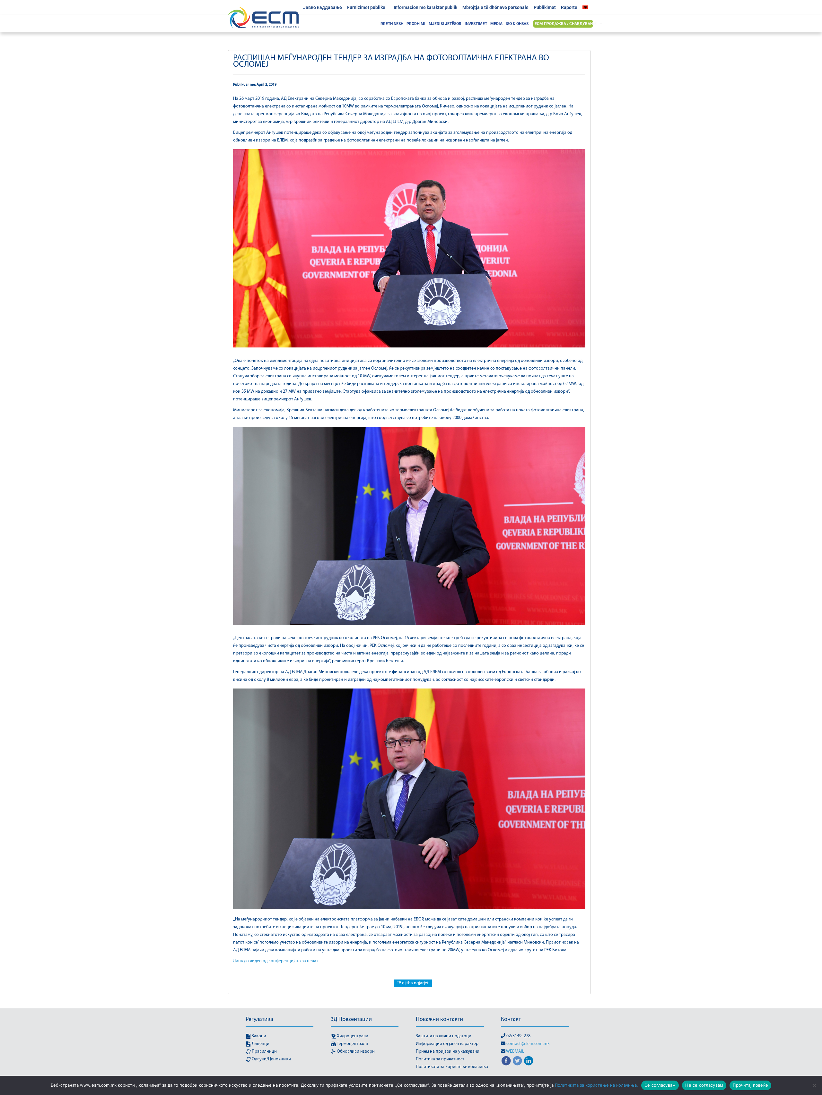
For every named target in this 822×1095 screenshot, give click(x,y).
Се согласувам (660, 1085)
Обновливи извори (355, 1051)
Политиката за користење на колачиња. (596, 1085)
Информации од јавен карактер (447, 1043)
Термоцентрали (352, 1043)
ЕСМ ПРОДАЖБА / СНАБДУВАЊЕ (566, 23)
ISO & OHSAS (517, 23)
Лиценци (260, 1043)
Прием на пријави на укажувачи (447, 1051)
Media (496, 23)
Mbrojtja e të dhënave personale (495, 7)
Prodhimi (416, 23)
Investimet (476, 23)
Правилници (264, 1051)
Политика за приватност (440, 1059)
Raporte (569, 7)
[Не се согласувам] (814, 1085)
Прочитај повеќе (750, 1085)
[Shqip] (587, 7)
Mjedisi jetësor (445, 23)
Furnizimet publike (366, 7)
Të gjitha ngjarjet (413, 983)
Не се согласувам (704, 1085)
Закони (258, 1036)
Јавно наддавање (322, 7)
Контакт (511, 1019)
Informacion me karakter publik (425, 7)
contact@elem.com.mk (528, 1043)
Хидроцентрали (352, 1036)
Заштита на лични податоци (443, 1036)
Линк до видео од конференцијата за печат (275, 961)
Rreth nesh (391, 23)
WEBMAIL (515, 1051)
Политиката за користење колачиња (452, 1067)
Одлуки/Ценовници (271, 1059)
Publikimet (545, 7)
